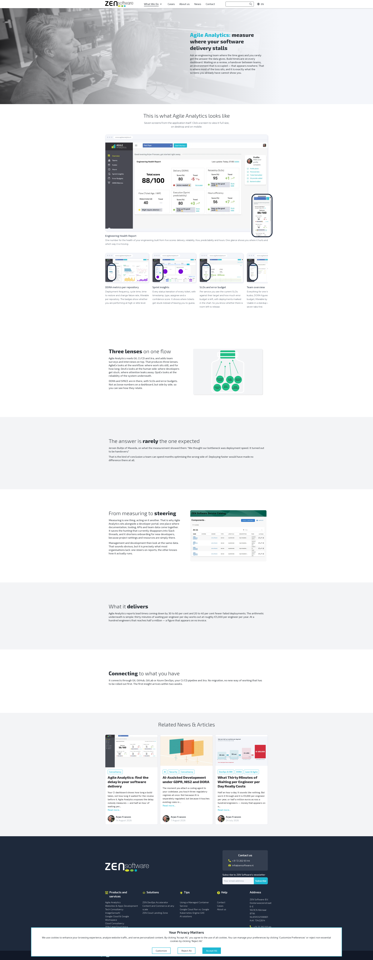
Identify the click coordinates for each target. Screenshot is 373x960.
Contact (221, 902)
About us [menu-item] (184, 4)
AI (165, 772)
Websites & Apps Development (121, 905)
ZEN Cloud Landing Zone (155, 912)
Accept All (211, 950)
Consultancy (115, 772)
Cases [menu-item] (171, 4)
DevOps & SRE (226, 772)
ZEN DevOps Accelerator (155, 902)
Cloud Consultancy (114, 923)
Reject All (186, 950)
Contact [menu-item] (210, 4)
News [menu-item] (197, 4)
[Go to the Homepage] (119, 4)
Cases (220, 905)
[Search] (251, 4)
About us (221, 909)
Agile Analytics (113, 902)
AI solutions (186, 916)
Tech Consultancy (114, 909)
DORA (239, 772)
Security (173, 772)
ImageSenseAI (112, 912)
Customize (161, 950)
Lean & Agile (251, 772)
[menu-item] (153, 4)
